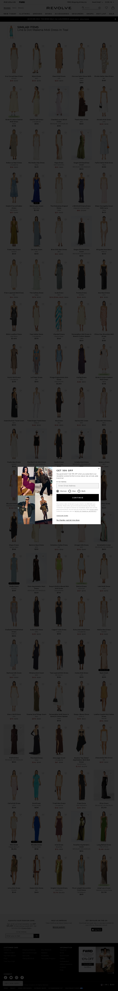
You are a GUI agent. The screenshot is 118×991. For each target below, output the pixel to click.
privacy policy (94, 509)
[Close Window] (99, 468)
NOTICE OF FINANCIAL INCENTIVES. (85, 511)
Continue (77, 498)
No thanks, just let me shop (68, 520)
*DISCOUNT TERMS (62, 515)
